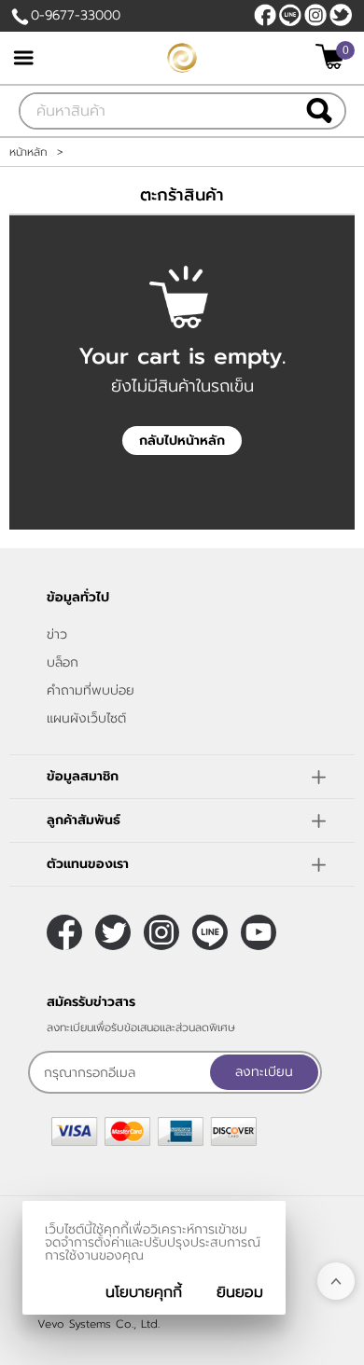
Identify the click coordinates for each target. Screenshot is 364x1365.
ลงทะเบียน (264, 1072)
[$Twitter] (340, 15)
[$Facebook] (265, 15)
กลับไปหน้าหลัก (182, 440)
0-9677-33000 (75, 15)
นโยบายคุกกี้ (143, 1292)
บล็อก (62, 662)
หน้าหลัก (28, 152)
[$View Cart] (332, 56)
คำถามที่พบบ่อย (90, 690)
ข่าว (57, 634)
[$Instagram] (315, 15)
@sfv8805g (290, 15)
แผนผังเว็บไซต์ (86, 718)
